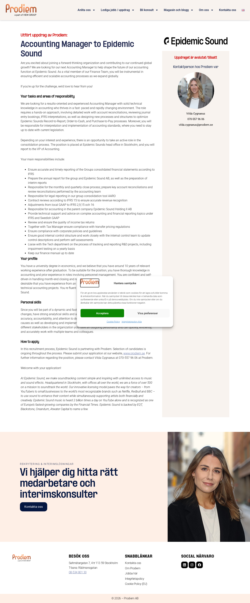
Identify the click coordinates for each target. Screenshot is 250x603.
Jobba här (131, 573)
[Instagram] (192, 565)
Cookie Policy (113, 321)
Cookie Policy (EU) (136, 584)
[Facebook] (199, 565)
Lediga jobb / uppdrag (115, 10)
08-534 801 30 (78, 572)
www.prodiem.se (134, 353)
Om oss (204, 10)
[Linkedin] (184, 565)
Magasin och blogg (176, 10)
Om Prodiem (132, 568)
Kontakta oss (227, 10)
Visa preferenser (148, 313)
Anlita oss (84, 10)
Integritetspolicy (134, 578)
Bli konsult (147, 10)
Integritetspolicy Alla (132, 321)
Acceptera (102, 313)
